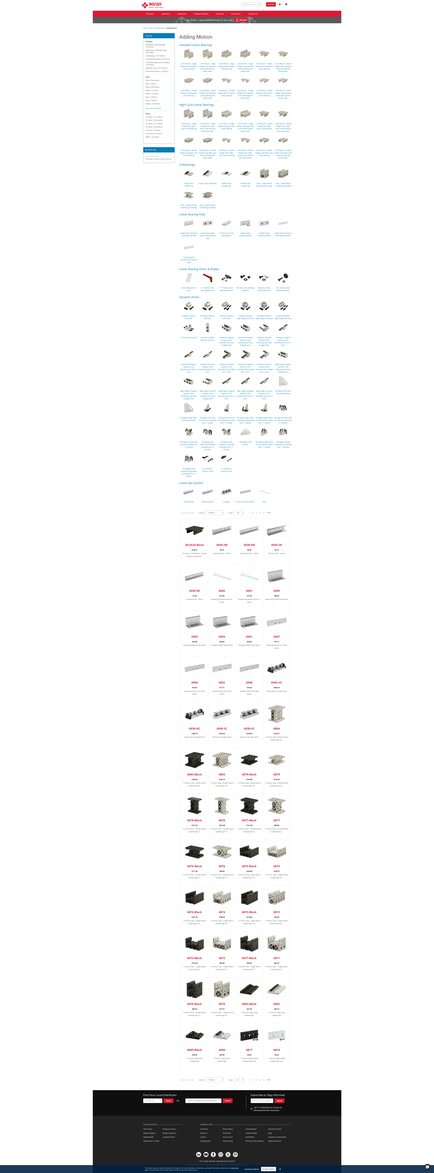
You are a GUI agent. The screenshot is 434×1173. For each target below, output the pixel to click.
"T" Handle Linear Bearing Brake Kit (226, 289)
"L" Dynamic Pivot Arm (188, 337)
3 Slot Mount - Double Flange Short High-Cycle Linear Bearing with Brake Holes (283, 127)
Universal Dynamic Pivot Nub (226, 317)
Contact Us (204, 1129)
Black (152, 87)
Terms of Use (228, 1137)
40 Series (154, 127)
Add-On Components (157, 28)
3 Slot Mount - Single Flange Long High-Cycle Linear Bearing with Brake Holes (245, 127)
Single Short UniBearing (188, 184)
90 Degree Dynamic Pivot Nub (207, 317)
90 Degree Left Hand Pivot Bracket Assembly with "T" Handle (226, 420)
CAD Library (147, 1129)
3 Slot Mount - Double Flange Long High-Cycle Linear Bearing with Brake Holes (207, 154)
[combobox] (251, 4)
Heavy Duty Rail (207, 502)
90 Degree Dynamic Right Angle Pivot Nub (264, 317)
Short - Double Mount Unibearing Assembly (188, 206)
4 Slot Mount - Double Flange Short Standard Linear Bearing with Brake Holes (245, 94)
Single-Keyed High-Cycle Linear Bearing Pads (207, 235)
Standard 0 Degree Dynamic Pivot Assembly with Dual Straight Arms (226, 341)
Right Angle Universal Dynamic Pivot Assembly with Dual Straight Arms (207, 395)
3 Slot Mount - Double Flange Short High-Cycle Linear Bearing (264, 126)
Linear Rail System (157, 71)
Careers (203, 1137)
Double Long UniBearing (245, 184)
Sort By (201, 513)
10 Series (154, 117)
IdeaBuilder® (148, 1137)
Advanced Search (274, 1141)
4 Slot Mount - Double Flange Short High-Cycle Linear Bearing (226, 152)
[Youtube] (206, 1154)
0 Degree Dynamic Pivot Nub (189, 317)
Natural (153, 104)
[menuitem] (150, 14)
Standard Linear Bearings (155, 46)
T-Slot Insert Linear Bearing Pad (226, 234)
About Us (203, 1133)
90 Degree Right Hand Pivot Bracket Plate (188, 419)
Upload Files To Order (151, 1141)
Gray (151, 100)
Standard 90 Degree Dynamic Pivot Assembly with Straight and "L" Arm (245, 368)
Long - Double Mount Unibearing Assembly (207, 206)
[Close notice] (280, 1169)
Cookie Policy (235, 1168)
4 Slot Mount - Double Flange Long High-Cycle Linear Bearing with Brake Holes (283, 154)
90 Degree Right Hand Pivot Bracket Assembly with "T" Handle (264, 420)
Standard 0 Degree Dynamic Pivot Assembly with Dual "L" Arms (283, 341)
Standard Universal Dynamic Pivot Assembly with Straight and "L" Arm (264, 368)
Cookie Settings (251, 1133)
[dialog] (217, 1169)
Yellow (152, 90)
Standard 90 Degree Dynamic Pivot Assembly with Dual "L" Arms (188, 368)
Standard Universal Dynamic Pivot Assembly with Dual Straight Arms (264, 341)
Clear (152, 80)
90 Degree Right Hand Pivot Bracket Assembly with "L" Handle (245, 420)
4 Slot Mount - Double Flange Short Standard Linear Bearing (226, 93)
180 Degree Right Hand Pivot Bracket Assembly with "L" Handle (264, 444)
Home (145, 28)
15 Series (154, 120)
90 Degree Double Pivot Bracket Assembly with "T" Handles (189, 444)
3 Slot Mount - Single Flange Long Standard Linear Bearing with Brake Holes (245, 67)
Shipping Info (205, 1141)
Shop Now (271, 4)
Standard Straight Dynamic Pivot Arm (207, 338)
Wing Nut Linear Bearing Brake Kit (264, 289)
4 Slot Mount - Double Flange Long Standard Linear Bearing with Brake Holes (283, 94)
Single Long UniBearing (207, 183)
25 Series (154, 123)
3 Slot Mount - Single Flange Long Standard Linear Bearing (226, 66)
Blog (269, 1133)
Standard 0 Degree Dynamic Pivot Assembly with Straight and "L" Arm (226, 368)
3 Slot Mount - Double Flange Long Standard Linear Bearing (188, 93)
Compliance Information (277, 1137)
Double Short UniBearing (226, 184)
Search (168, 1101)
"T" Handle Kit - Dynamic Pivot (226, 470)
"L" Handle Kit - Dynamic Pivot (207, 470)
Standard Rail (189, 502)
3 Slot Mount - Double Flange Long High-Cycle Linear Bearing (188, 152)
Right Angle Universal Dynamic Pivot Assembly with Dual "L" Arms (264, 395)
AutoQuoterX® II (169, 1137)
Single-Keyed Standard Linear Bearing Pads (188, 234)
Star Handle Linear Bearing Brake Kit (283, 289)
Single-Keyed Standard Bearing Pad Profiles (283, 234)
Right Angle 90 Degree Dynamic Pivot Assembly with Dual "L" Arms (245, 395)
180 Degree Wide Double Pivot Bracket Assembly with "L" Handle (189, 472)
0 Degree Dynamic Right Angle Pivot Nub (245, 317)
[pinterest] (235, 1154)
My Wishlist (250, 1137)
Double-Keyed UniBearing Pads (264, 234)
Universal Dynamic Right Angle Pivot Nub (283, 317)
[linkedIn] (198, 1154)
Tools (264, 502)
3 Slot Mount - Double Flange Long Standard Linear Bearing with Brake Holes (207, 94)
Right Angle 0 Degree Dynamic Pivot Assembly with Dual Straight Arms (283, 368)
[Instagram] (220, 1154)
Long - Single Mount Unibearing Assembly (283, 184)
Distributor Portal (274, 1129)
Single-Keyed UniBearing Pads (245, 234)
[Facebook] (213, 1154)
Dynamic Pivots (156, 68)
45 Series (153, 130)
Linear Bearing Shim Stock (188, 289)
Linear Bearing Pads (158, 59)
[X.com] (228, 1154)
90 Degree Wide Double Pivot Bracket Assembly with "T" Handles (226, 446)
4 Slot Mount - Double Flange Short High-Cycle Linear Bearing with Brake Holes (245, 154)
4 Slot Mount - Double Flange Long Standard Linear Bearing (264, 93)
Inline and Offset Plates (245, 502)
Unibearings (155, 56)
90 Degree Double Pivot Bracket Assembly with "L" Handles (283, 420)
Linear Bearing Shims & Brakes (158, 63)
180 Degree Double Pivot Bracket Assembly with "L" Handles (283, 444)
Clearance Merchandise (255, 1141)
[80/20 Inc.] (151, 5)
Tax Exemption (251, 1129)
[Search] (260, 4)
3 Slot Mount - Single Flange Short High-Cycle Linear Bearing (189, 126)
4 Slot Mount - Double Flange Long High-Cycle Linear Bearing (264, 152)
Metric (152, 137)
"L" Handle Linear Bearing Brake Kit (207, 289)
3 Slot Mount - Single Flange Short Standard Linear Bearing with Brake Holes (207, 67)
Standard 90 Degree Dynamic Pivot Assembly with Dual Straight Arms (245, 341)
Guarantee (227, 1133)
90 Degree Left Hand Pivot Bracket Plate (283, 392)
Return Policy (228, 1129)
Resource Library (169, 1129)
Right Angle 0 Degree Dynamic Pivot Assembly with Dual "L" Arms (226, 395)
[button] (427, 1167)
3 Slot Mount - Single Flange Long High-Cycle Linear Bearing (226, 126)
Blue (151, 97)
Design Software (149, 1133)
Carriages (226, 502)
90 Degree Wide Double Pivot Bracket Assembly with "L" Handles (207, 446)
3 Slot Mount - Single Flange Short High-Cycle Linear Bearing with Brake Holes (207, 127)
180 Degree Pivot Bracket (245, 443)
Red (151, 84)
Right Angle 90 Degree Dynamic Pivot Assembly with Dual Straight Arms (188, 395)
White (152, 93)
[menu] (217, 14)
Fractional (154, 133)
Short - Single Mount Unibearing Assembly (264, 184)
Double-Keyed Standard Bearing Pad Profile (188, 259)
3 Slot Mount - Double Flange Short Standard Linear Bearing (264, 66)
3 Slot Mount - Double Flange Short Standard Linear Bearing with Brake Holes (283, 67)
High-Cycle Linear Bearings (156, 51)
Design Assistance (169, 1133)
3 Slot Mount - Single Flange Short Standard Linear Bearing (188, 66)
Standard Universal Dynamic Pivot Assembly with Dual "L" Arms (207, 368)
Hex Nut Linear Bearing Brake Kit (245, 289)
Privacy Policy (228, 1141)
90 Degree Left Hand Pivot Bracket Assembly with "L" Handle (207, 420)
